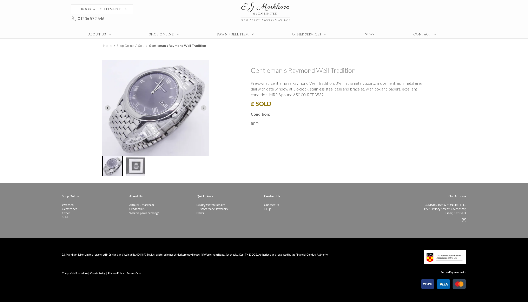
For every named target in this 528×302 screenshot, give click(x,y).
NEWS (369, 34)
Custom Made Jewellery (212, 209)
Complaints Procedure (75, 273)
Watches (68, 205)
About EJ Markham (141, 205)
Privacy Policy (116, 273)
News (200, 213)
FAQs (267, 209)
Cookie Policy (98, 273)
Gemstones (69, 209)
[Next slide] (203, 108)
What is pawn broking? (144, 213)
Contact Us (271, 205)
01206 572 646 (91, 18)
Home (107, 45)
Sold (141, 45)
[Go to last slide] (108, 108)
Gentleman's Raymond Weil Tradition (177, 45)
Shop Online (125, 45)
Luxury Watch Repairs (211, 205)
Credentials (137, 209)
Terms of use (133, 273)
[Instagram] (464, 221)
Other (66, 213)
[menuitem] (112, 166)
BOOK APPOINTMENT (101, 9)
